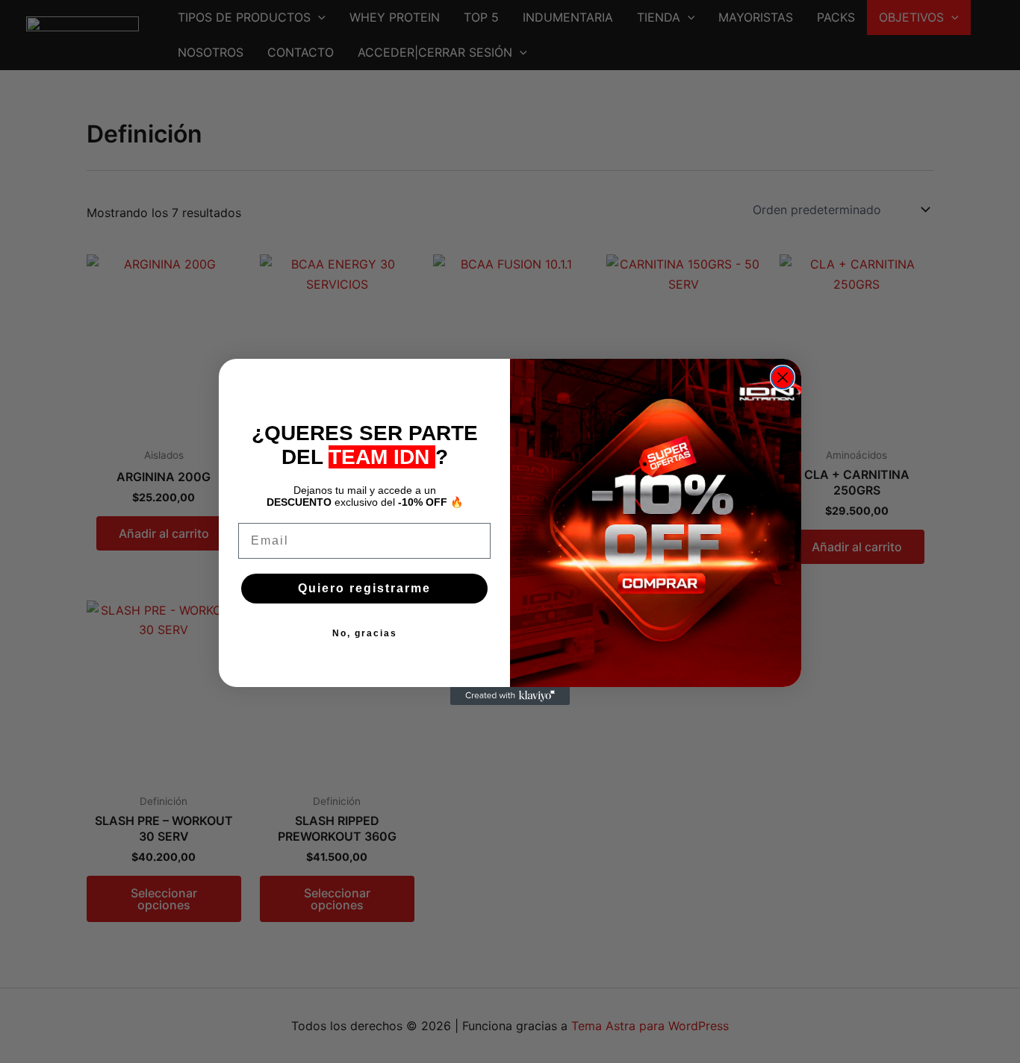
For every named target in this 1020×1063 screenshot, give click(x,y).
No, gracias (364, 633)
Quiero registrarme (364, 588)
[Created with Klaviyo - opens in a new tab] (510, 696)
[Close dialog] (782, 377)
